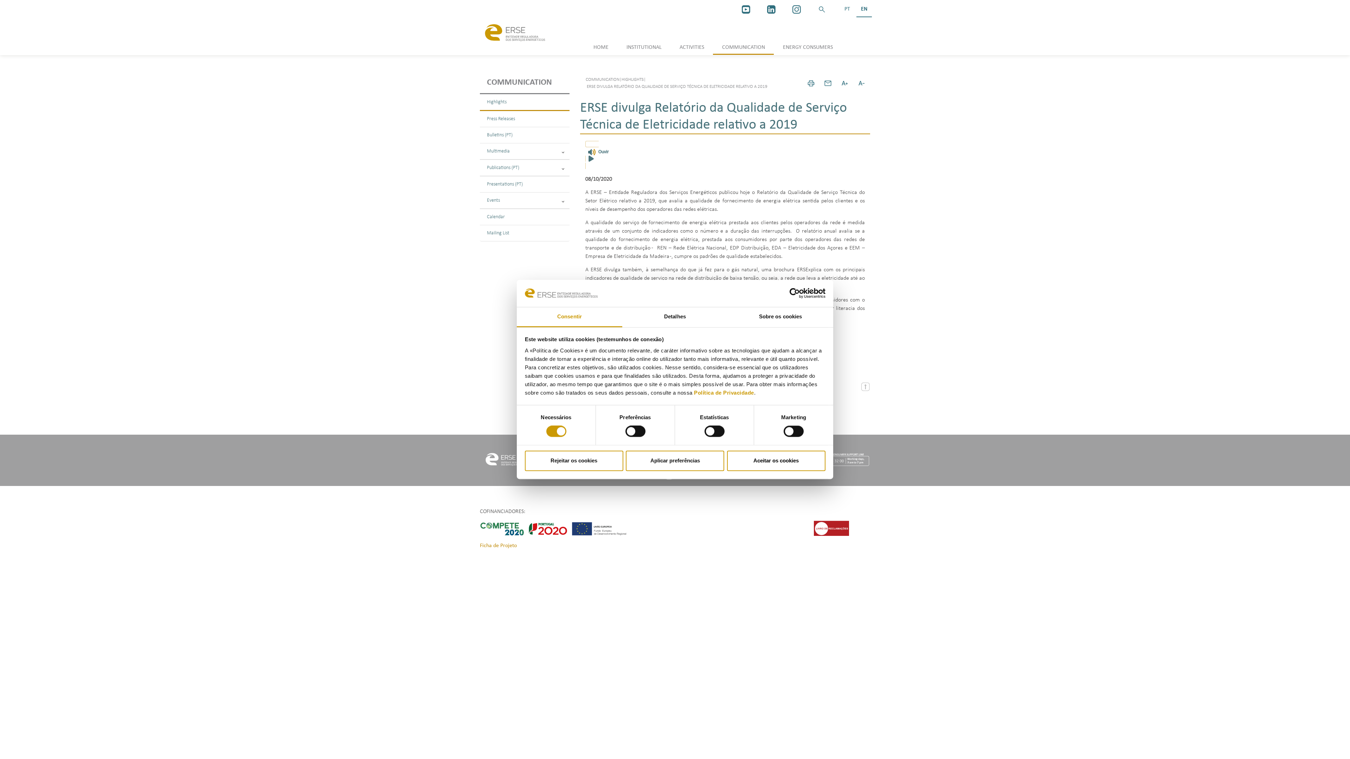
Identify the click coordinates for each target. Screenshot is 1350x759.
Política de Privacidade (724, 393)
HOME (601, 47)
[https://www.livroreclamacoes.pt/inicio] (831, 528)
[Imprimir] (811, 83)
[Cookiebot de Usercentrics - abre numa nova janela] (794, 293)
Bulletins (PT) (500, 135)
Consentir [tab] (569, 316)
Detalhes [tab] (675, 316)
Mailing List (498, 233)
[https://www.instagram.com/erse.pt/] (796, 9)
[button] (822, 9)
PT (847, 9)
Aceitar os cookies (776, 460)
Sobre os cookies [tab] (780, 316)
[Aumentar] (844, 83)
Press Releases (501, 119)
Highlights (497, 102)
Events (493, 200)
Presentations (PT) (505, 184)
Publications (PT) (503, 167)
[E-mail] (827, 83)
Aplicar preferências (675, 460)
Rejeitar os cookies (574, 460)
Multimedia (498, 151)
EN (864, 9)
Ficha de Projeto (498, 546)
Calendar (496, 217)
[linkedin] (771, 9)
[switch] (635, 431)
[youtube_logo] (746, 9)
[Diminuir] (861, 83)
